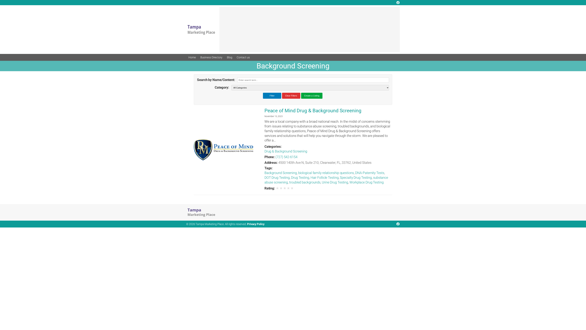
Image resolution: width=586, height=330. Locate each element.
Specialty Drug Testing (356, 178)
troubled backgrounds (304, 182)
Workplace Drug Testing (366, 182)
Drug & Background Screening (285, 151)
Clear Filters (291, 95)
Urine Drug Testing (335, 182)
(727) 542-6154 (286, 157)
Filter (272, 95)
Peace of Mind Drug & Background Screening (312, 110)
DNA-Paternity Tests (369, 173)
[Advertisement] (309, 31)
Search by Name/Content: (216, 80)
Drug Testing (300, 178)
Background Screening (280, 173)
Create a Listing (311, 95)
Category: (222, 87)
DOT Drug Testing (277, 178)
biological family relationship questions (326, 173)
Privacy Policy (255, 224)
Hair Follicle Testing (325, 178)
